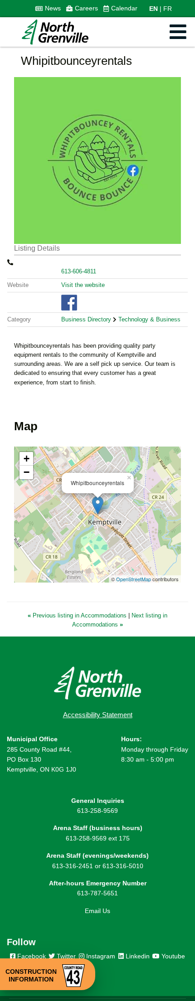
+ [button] (26, 458)
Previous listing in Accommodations (78, 615)
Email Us (97, 910)
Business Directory (86, 319)
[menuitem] (48, 8)
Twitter (65, 956)
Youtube (172, 956)
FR (167, 8)
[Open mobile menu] (178, 32)
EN (153, 8)
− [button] (26, 472)
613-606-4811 (78, 271)
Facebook (30, 956)
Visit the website (83, 285)
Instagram (99, 956)
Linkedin (137, 956)
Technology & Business (149, 319)
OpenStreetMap (133, 579)
